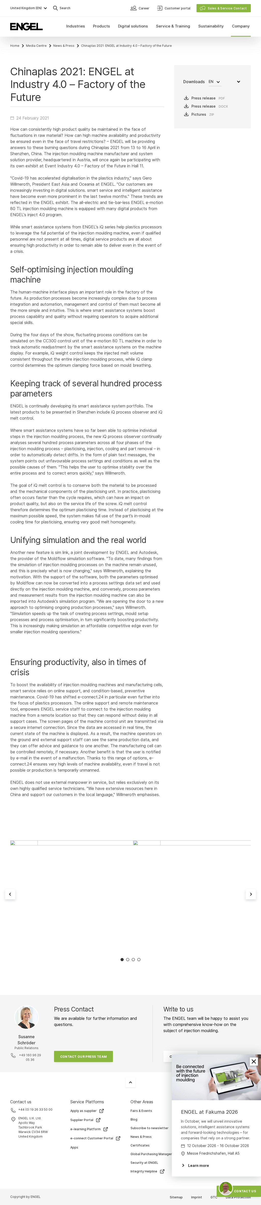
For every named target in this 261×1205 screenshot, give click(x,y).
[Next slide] (251, 894)
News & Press (63, 46)
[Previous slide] (10, 894)
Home (14, 46)
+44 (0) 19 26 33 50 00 (35, 1109)
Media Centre (36, 46)
